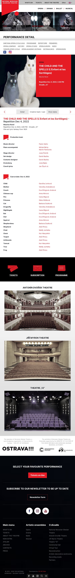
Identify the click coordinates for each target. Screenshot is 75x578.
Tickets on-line (37, 475)
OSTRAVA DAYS (48, 49)
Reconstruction (54, 551)
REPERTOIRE (42, 43)
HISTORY (21, 46)
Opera (28, 530)
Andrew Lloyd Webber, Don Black (38, 30)
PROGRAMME (31, 43)
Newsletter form (37, 497)
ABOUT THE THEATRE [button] (52, 2)
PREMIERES (53, 43)
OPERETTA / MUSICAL (35, 26)
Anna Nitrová (44, 193)
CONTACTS (7, 548)
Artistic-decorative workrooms (60, 554)
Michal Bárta (43, 147)
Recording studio (55, 557)
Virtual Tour (53, 548)
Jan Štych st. (44, 166)
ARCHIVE (6, 545)
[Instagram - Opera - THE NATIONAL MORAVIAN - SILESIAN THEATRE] (10, 52)
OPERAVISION (61, 49)
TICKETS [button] (39, 2)
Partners (52, 560)
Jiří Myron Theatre (56, 539)
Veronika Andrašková (47, 187)
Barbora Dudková (45, 203)
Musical (29, 539)
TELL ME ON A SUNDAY (37, 28)
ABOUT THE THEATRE (11, 536)
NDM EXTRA (7, 539)
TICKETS (13, 275)
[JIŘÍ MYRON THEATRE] (37, 361)
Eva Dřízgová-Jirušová (47, 190)
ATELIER (6, 542)
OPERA (40, 8)
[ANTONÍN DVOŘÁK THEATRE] (37, 310)
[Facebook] (29, 576)
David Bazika (44, 156)
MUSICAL (69, 8)
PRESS (5, 551)
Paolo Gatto (43, 144)
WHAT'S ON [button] (29, 2)
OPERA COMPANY (9, 46)
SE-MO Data (42, 571)
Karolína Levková (45, 183)
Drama (28, 533)
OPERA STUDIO (31, 46)
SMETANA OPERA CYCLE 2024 (14, 43)
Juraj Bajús (43, 163)
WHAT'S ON (7, 530)
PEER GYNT (5, 28)
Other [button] (64, 2)
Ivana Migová (44, 197)
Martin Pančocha (45, 150)
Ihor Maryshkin (44, 233)
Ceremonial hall (54, 545)
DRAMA (50, 8)
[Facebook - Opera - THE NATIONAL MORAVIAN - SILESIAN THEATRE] (4, 52)
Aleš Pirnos (43, 227)
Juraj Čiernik (43, 153)
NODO (54, 46)
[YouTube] (33, 576)
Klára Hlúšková (44, 200)
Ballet (28, 536)
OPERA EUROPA (44, 46)
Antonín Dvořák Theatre (58, 536)
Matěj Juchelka (44, 230)
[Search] (42, 576)
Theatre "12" (53, 542)
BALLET (59, 8)
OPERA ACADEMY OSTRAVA (31, 49)
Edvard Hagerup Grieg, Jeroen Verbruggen (12, 30)
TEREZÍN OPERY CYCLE (11, 49)
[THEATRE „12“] (37, 411)
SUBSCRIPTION (37, 275)
